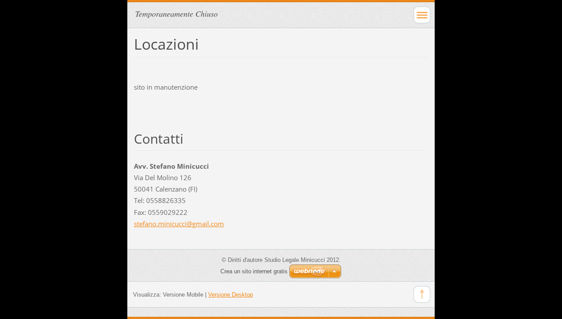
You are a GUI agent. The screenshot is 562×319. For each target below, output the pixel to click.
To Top (422, 294)
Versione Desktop (230, 294)
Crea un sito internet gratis (254, 271)
